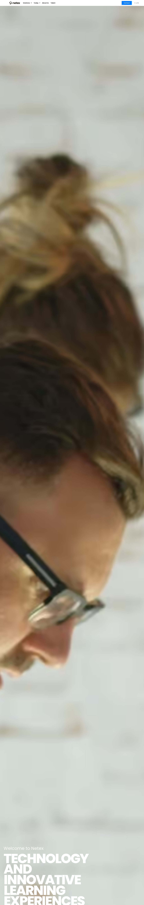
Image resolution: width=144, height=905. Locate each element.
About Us (45, 3)
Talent (53, 3)
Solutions (26, 3)
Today (36, 3)
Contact (127, 3)
